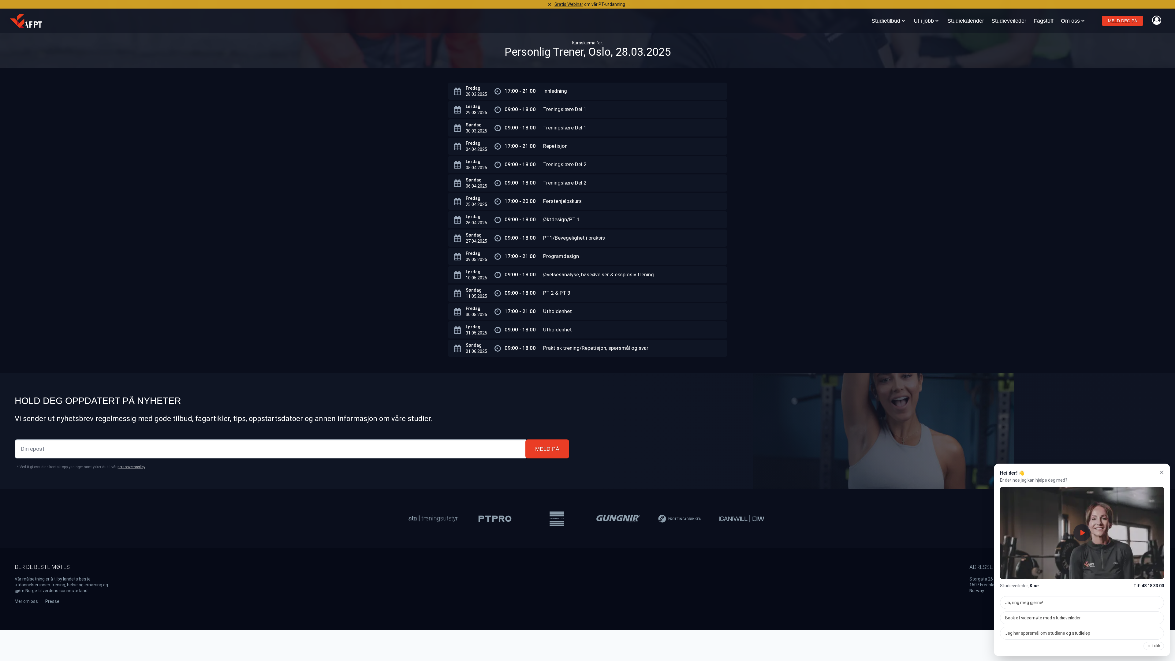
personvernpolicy (131, 467)
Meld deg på (1122, 20)
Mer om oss (26, 601)
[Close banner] (549, 4)
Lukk (1156, 646)
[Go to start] (26, 20)
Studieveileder (1008, 21)
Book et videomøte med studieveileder (1043, 617)
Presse (52, 601)
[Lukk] (1161, 472)
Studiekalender (965, 21)
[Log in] (1157, 20)
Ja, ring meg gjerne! (1024, 602)
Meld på (547, 449)
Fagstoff (1044, 21)
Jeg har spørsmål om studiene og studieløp (1047, 633)
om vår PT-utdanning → (592, 4)
